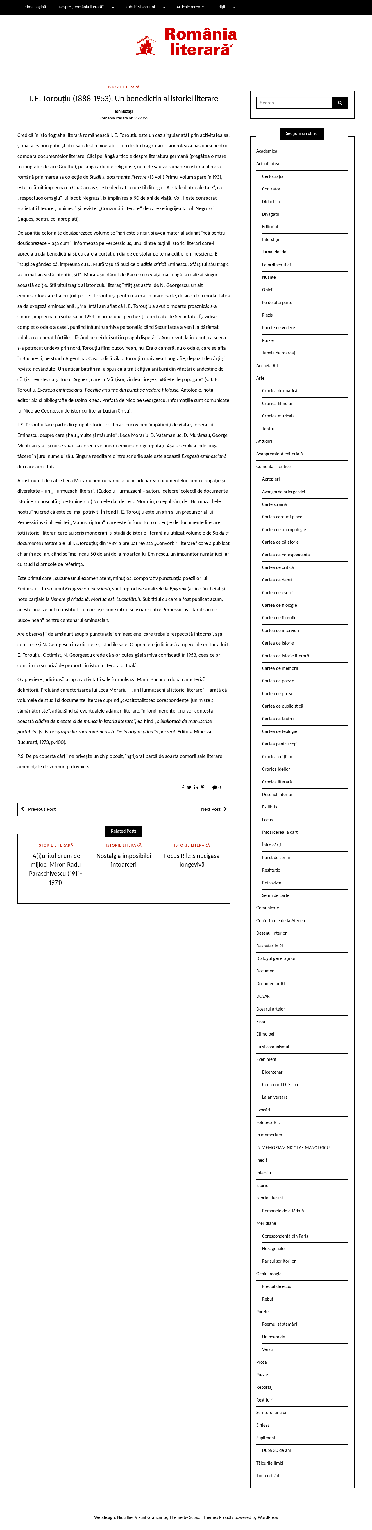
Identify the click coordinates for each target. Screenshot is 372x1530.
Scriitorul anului (271, 1413)
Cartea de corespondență (286, 555)
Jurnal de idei (274, 252)
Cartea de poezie (278, 681)
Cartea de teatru (278, 719)
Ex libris (269, 807)
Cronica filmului (277, 403)
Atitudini (264, 441)
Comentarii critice (273, 467)
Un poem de (273, 1337)
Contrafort (272, 189)
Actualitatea (267, 164)
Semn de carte (275, 895)
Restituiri (264, 1400)
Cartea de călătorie (280, 542)
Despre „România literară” (81, 7)
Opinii (267, 290)
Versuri (269, 1349)
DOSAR (263, 996)
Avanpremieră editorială (279, 454)
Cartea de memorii (280, 668)
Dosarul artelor (270, 1009)
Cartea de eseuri (278, 593)
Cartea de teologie (279, 731)
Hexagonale (273, 1249)
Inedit (261, 1160)
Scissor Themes (203, 1517)
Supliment (265, 1438)
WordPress (268, 1517)
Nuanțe (269, 277)
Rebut (267, 1299)
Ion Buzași (124, 112)
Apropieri (271, 479)
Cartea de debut (277, 580)
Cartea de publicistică (282, 706)
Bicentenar (272, 1072)
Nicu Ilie (125, 1517)
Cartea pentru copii (280, 744)
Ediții (221, 7)
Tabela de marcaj (278, 353)
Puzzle (268, 340)
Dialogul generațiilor (276, 958)
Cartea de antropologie (284, 530)
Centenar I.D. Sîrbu (280, 1085)
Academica (266, 151)
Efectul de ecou (276, 1286)
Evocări (263, 1110)
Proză (261, 1362)
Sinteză (263, 1425)
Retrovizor (272, 883)
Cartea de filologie (279, 605)
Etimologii (266, 1034)
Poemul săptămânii (280, 1324)
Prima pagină (34, 7)
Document (266, 971)
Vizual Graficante (151, 1517)
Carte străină (274, 504)
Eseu (260, 1022)
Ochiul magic (268, 1274)
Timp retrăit (267, 1476)
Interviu (263, 1173)
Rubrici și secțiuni (140, 7)
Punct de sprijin (276, 858)
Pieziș (267, 315)
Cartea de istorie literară (285, 656)
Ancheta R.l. (267, 366)
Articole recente (190, 7)
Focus (267, 820)
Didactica (271, 202)
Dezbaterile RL (270, 946)
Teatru (268, 429)
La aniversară (275, 1097)
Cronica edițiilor (277, 757)
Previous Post (41, 809)
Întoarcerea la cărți (280, 832)
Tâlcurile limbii (270, 1463)
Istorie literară (124, 87)
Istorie (262, 1185)
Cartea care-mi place (282, 517)
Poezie (262, 1312)
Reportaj (264, 1387)
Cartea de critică (278, 567)
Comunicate (267, 908)
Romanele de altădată (283, 1211)
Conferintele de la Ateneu (280, 921)
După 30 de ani (276, 1450)
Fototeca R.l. (268, 1122)
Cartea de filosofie (279, 618)
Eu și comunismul (272, 1047)
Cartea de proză (277, 694)
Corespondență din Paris (285, 1236)
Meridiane (266, 1223)
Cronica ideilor (276, 769)
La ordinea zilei (276, 265)
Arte (260, 378)
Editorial (270, 227)
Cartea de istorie (278, 643)
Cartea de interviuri (280, 631)
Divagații (270, 214)
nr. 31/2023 (138, 118)
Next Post (211, 809)
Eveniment (266, 1059)
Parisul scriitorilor (279, 1261)
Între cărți (271, 845)
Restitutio (271, 870)
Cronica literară (277, 782)
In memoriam (269, 1135)
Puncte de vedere (278, 328)
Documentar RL (271, 984)
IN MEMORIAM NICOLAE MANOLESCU (293, 1148)
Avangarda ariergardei (283, 492)
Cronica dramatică (279, 391)
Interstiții (270, 240)
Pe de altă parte (277, 303)
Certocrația (273, 176)
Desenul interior (277, 794)
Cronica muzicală (278, 416)
